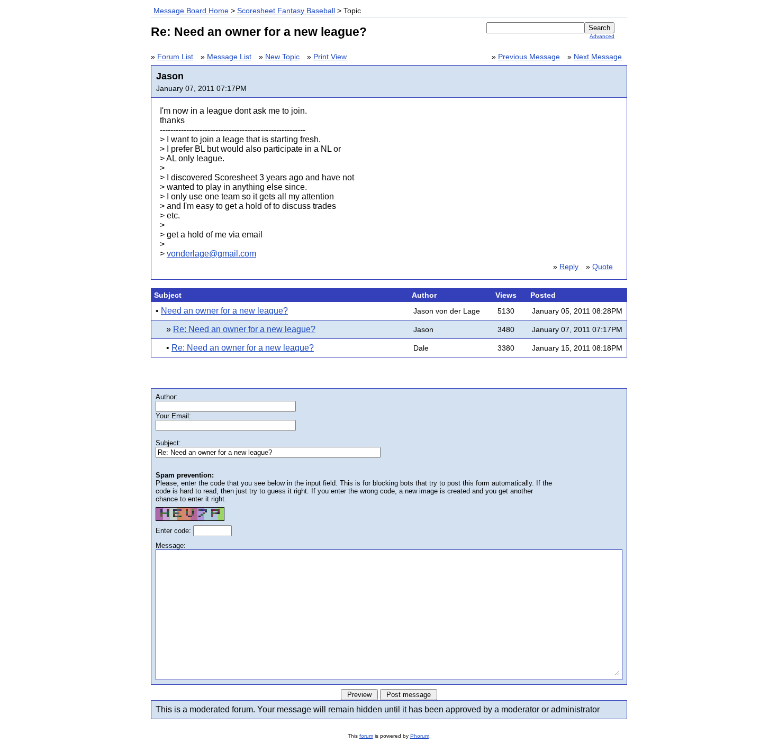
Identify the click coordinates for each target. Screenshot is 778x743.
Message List (229, 57)
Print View (330, 57)
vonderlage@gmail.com (211, 253)
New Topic (282, 57)
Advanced (602, 36)
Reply (568, 267)
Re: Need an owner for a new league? (244, 329)
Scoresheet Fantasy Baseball (286, 11)
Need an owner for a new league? (224, 310)
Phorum (419, 736)
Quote (602, 267)
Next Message (598, 57)
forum (366, 736)
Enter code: (174, 531)
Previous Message (529, 57)
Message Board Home (191, 11)
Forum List (175, 57)
